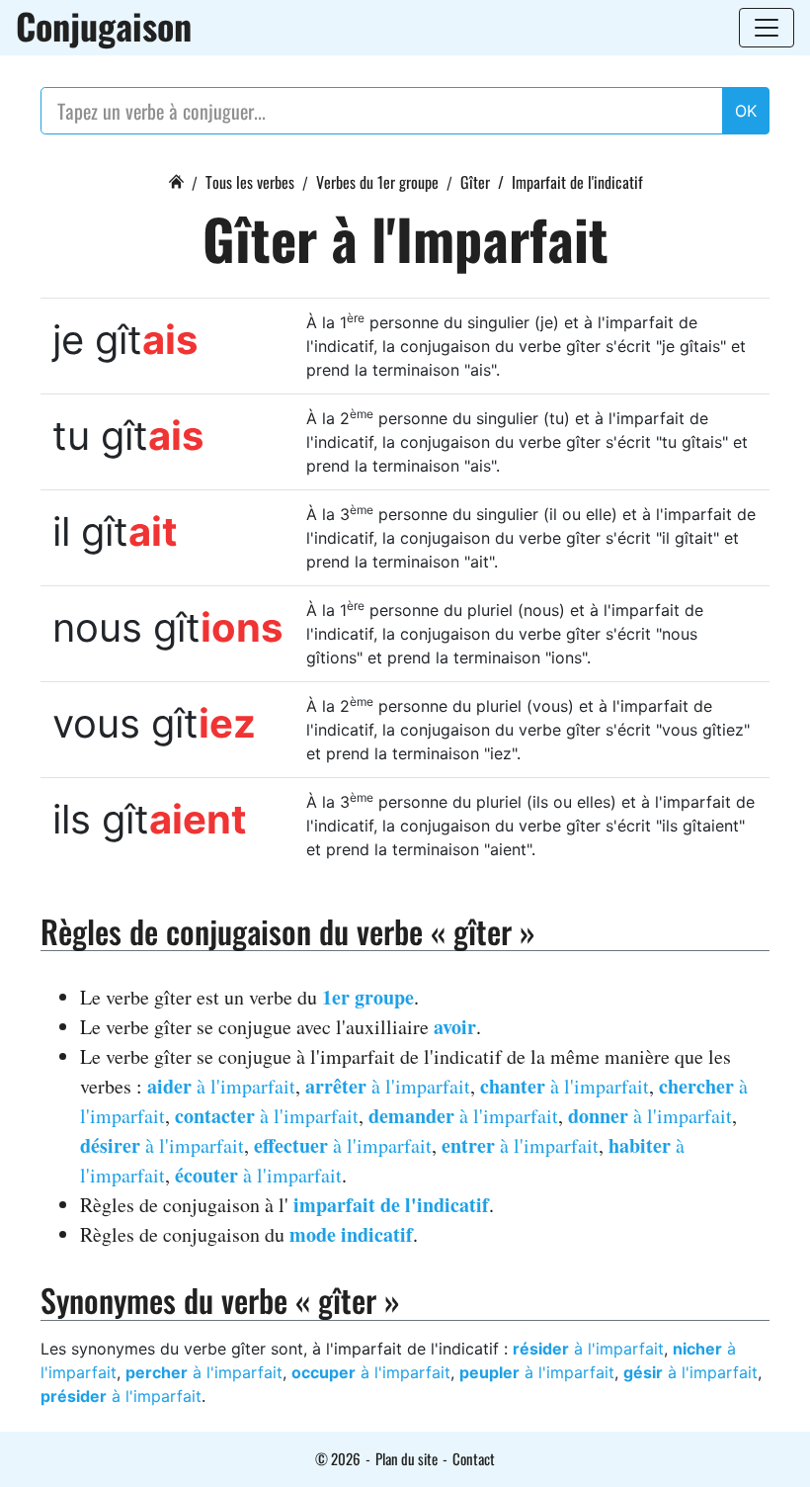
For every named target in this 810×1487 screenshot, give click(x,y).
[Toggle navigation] (766, 27)
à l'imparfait (221, 1086)
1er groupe (368, 997)
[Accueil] (176, 179)
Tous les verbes (249, 182)
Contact (473, 1458)
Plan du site (406, 1458)
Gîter (475, 182)
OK (746, 111)
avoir (455, 1026)
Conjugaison (104, 26)
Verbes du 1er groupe (377, 182)
